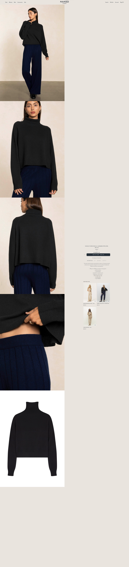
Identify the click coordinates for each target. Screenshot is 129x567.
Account (117, 2)
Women (10, 2)
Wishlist (111, 2)
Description (90, 260)
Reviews (99, 260)
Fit (95, 260)
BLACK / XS (97, 252)
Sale (25, 2)
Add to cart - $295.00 (98, 254)
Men (15, 2)
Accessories (20, 2)
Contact (104, 260)
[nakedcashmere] (64, 2)
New (6, 2)
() (122, 2)
